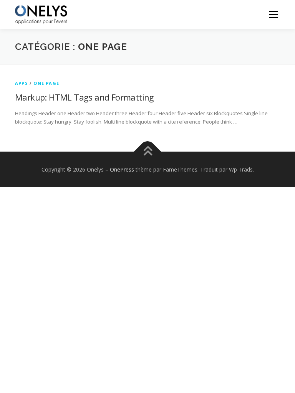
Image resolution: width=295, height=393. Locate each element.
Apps (21, 83)
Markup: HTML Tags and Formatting (84, 97)
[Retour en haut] (147, 151)
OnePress (122, 169)
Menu (273, 14)
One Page (46, 83)
